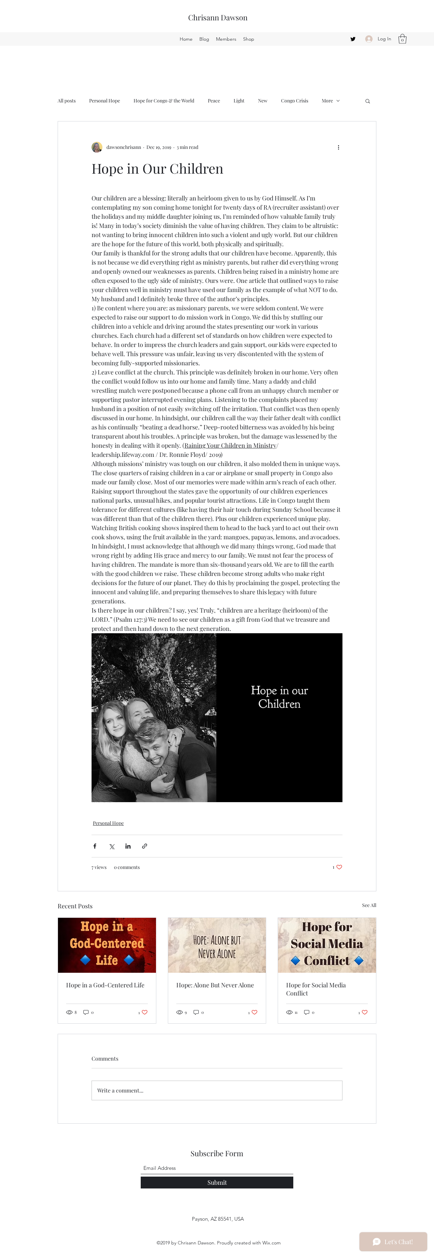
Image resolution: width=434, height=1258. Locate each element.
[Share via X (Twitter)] (111, 846)
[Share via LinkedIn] (128, 846)
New (263, 100)
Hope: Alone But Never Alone (215, 985)
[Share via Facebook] (95, 846)
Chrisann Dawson (218, 17)
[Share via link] (144, 846)
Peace (214, 100)
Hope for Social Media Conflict (316, 989)
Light (239, 100)
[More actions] (338, 147)
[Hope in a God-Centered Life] (107, 945)
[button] (402, 39)
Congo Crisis (294, 100)
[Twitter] (353, 39)
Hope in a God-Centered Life (105, 985)
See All (369, 905)
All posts (67, 100)
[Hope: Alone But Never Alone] (217, 945)
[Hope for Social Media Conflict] (327, 945)
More (327, 100)
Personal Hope (104, 100)
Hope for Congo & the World (164, 100)
